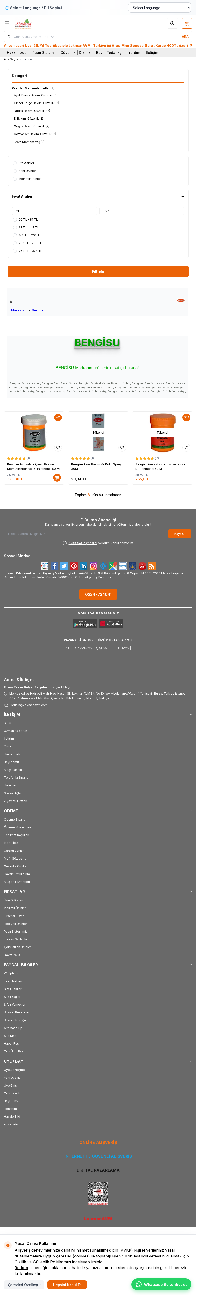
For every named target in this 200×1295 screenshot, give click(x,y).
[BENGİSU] (181, 300)
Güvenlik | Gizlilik (75, 52)
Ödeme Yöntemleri (17, 827)
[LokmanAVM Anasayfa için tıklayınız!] (28, 301)
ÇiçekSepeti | (106, 648)
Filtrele (98, 271)
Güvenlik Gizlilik (15, 866)
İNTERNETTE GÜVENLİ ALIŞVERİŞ (98, 1156)
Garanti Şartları (14, 850)
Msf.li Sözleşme (15, 858)
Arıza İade (11, 1124)
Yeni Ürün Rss (13, 1051)
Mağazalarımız (14, 770)
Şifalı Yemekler (14, 1004)
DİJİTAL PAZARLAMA (98, 1170)
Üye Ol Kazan (13, 900)
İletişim (152, 52)
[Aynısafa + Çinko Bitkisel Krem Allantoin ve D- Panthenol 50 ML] (34, 433)
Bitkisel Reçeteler (16, 1012)
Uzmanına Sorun (15, 731)
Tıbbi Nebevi (13, 981)
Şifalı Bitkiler (12, 989)
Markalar (19, 310)
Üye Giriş (10, 1085)
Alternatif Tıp (13, 1028)
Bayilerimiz (12, 762)
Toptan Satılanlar (16, 939)
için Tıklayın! (38, 687)
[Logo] (38, 23)
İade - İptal (11, 843)
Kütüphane (11, 973)
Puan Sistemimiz (16, 931)
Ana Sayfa (11, 59)
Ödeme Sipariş (14, 819)
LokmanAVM (98, 1218)
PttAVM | (124, 648)
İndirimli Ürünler (15, 908)
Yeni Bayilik (12, 1093)
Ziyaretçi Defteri (15, 801)
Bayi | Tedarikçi (109, 52)
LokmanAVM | (83, 648)
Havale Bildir (13, 1116)
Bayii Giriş (11, 1101)
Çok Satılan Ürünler (17, 947)
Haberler (10, 785)
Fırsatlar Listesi (14, 916)
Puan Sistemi (43, 52)
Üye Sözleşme (14, 1070)
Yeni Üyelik (12, 1077)
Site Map (10, 1036)
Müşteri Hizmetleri (17, 882)
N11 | (68, 648)
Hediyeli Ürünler (15, 924)
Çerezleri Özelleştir (24, 1285)
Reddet (21, 1267)
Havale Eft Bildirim (17, 874)
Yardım (134, 52)
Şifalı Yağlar (12, 997)
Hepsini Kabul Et (67, 1285)
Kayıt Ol (179, 534)
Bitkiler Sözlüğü (15, 1020)
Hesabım (10, 1109)
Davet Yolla (12, 955)
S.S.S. (8, 723)
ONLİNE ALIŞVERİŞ (98, 1142)
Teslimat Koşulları (16, 835)
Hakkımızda (17, 52)
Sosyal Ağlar (12, 793)
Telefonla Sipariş (16, 777)
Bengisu (38, 310)
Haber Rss (11, 1043)
